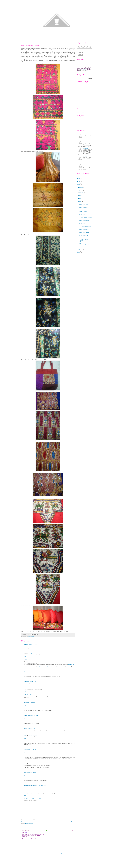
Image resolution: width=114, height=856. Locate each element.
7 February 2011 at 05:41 (33, 735)
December (81, 187)
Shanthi (25, 688)
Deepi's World (26, 644)
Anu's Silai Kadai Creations (83, 235)
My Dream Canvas (27, 715)
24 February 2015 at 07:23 (36, 798)
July (80, 195)
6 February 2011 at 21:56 (34, 715)
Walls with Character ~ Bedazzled (84, 247)
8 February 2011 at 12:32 (31, 772)
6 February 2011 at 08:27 (32, 653)
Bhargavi (25, 681)
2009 (79, 252)
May (80, 198)
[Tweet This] (33, 635)
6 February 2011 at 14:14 (31, 694)
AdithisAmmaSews (71, 664)
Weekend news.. (85, 156)
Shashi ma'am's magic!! (83, 211)
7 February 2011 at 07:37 (30, 741)
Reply (25, 649)
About (26, 38)
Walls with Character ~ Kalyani (84, 232)
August (80, 193)
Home (22, 38)
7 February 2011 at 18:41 (31, 749)
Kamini (25, 694)
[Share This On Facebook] (31, 635)
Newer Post (23, 821)
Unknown (25, 735)
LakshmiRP (26, 659)
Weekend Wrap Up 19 (82, 214)
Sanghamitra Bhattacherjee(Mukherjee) (30, 785)
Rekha (25, 741)
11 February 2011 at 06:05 (42, 785)
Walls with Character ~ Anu (83, 207)
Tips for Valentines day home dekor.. (85, 226)
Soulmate (25, 772)
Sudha (25, 702)
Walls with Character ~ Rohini (84, 229)
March (80, 201)
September (81, 192)
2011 (79, 186)
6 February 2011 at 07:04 (33, 644)
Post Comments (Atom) (29, 823)
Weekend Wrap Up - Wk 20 (83, 204)
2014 (79, 181)
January (80, 249)
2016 (79, 178)
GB (24, 792)
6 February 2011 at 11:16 (31, 681)
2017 (79, 176)
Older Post (72, 821)
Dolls (80, 243)
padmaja (25, 728)
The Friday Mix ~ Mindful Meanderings (85, 217)
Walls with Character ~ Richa (84, 241)
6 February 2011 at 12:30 (31, 688)
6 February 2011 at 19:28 (30, 702)
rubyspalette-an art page (28, 798)
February (81, 203)
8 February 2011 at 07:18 (33, 763)
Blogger (61, 853)
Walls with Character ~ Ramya (84, 220)
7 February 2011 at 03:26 (31, 728)
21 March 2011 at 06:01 (29, 792)
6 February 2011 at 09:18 (32, 659)
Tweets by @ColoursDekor (81, 112)
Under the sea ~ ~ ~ (86, 148)
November (81, 189)
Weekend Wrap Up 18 (82, 223)
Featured (31, 38)
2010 (79, 251)
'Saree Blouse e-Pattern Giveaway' (45, 666)
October (80, 190)
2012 (79, 184)
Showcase (36, 38)
